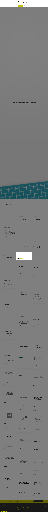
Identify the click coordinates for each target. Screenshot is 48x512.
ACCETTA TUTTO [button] (22, 258)
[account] (3, 4)
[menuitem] (11, 6)
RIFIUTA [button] (18, 258)
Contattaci (41, 4)
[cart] (46, 4)
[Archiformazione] (24, 2)
